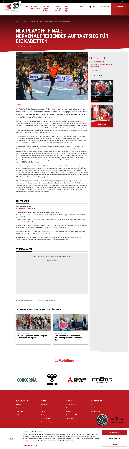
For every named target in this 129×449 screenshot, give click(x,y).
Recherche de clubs (72, 415)
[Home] (2, 1)
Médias (18, 415)
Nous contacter (20, 408)
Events (43, 411)
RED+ (92, 404)
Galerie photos (95, 411)
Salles (68, 411)
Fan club (43, 408)
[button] (27, 6)
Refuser (114, 444)
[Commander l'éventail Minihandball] (102, 116)
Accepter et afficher (52, 260)
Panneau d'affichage (47, 422)
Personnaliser (113, 438)
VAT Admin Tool (70, 404)
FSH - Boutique (45, 418)
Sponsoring (44, 404)
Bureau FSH (19, 404)
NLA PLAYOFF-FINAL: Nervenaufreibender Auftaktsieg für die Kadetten (102, 64)
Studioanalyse (98, 75)
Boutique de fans (46, 415)
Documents (69, 408)
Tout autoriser (114, 432)
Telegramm (97, 70)
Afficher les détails (29, 445)
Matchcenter (118, 6)
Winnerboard (70, 418)
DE (122, 1)
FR (125, 1)
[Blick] (102, 91)
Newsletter (94, 408)
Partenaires (19, 411)
